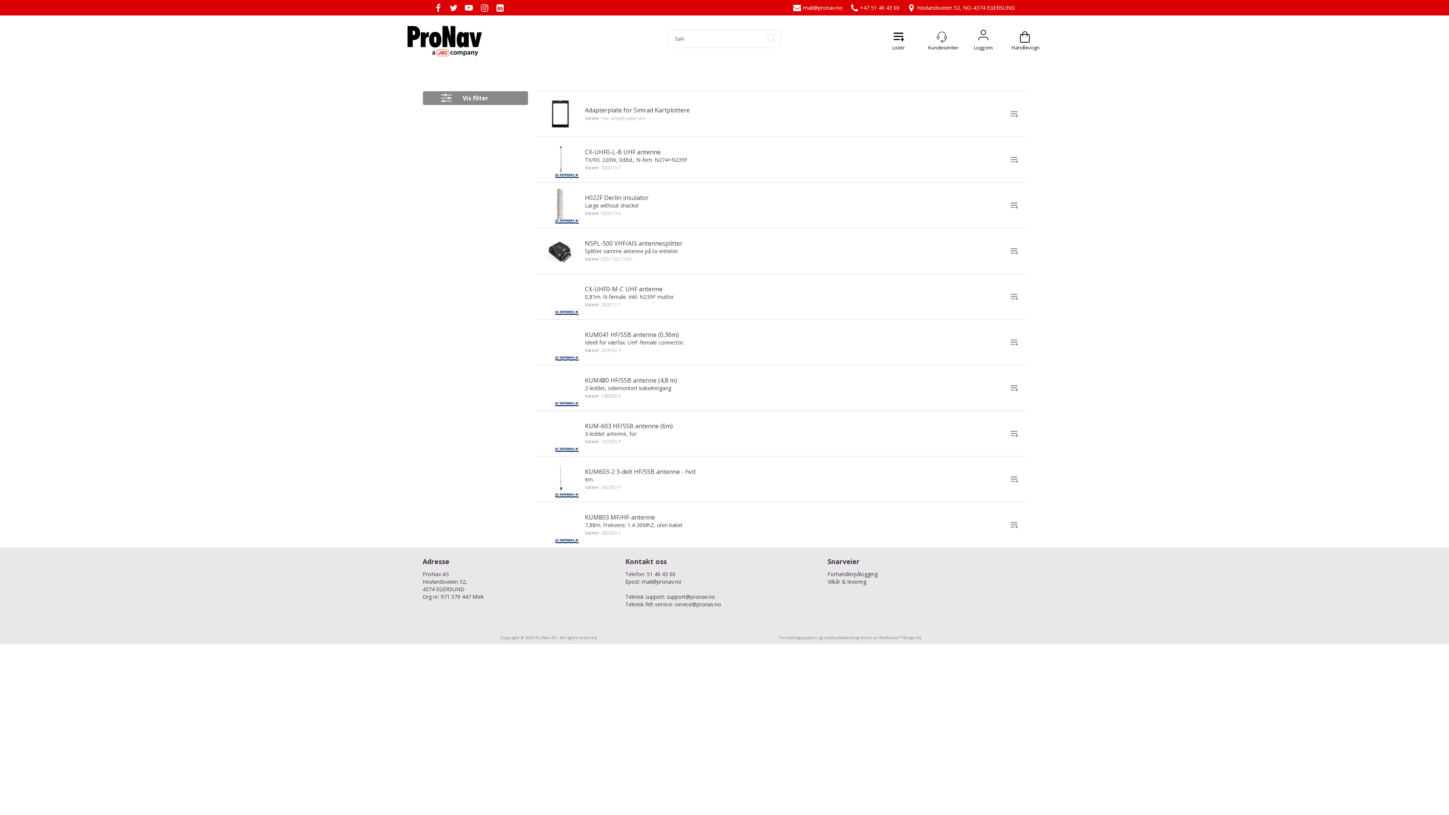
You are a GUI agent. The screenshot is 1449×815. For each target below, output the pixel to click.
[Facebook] (438, 8)
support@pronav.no (691, 596)
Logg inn (983, 37)
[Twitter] (453, 8)
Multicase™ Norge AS (900, 637)
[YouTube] (469, 8)
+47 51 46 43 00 (880, 7)
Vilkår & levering (847, 581)
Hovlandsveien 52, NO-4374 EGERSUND (966, 7)
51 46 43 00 (661, 574)
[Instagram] (484, 8)
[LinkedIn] (500, 8)
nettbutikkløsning (841, 637)
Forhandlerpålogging (853, 574)
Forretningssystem (798, 637)
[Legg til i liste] (1014, 113)
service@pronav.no (698, 604)
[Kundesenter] (942, 37)
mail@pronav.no (823, 7)
